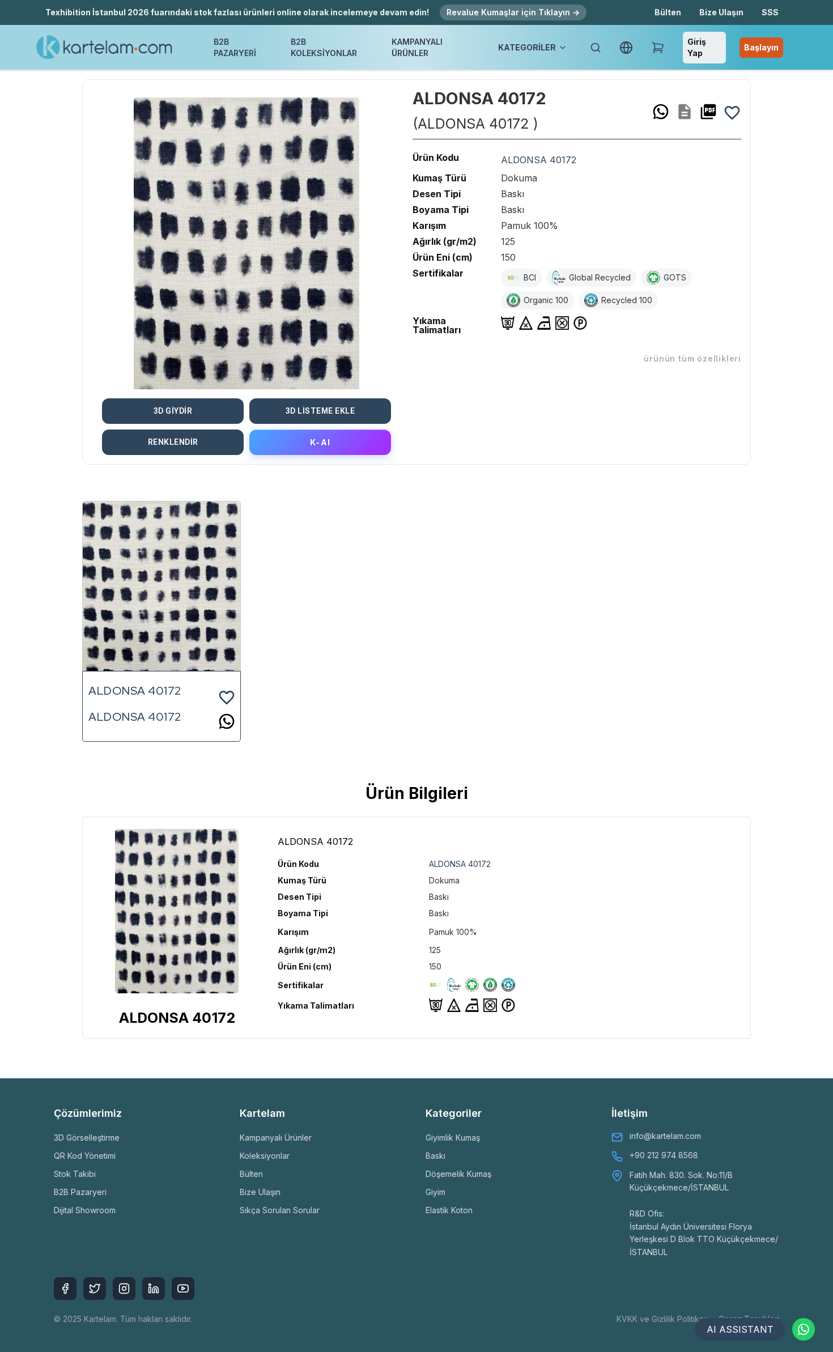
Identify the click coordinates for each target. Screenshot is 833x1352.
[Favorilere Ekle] (732, 111)
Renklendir (173, 442)
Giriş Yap (696, 47)
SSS (770, 12)
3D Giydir (173, 410)
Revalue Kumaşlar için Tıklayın (513, 12)
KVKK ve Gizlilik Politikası (663, 1319)
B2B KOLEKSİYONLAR (324, 47)
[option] (246, 239)
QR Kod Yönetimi (85, 1155)
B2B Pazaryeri (80, 1192)
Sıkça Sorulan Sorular (280, 1210)
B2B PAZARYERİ (235, 47)
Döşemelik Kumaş (458, 1174)
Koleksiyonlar (265, 1155)
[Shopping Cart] (658, 47)
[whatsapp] (661, 112)
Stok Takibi (75, 1174)
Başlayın (761, 47)
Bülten (667, 12)
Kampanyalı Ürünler (276, 1137)
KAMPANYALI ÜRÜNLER (417, 47)
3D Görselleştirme (87, 1137)
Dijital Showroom (85, 1210)
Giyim (435, 1192)
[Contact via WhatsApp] (803, 1329)
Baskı (435, 1155)
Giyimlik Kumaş (453, 1137)
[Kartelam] (104, 47)
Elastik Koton (449, 1210)
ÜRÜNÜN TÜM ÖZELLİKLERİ (692, 358)
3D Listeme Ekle (320, 410)
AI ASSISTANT (740, 1329)
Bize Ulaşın (721, 12)
